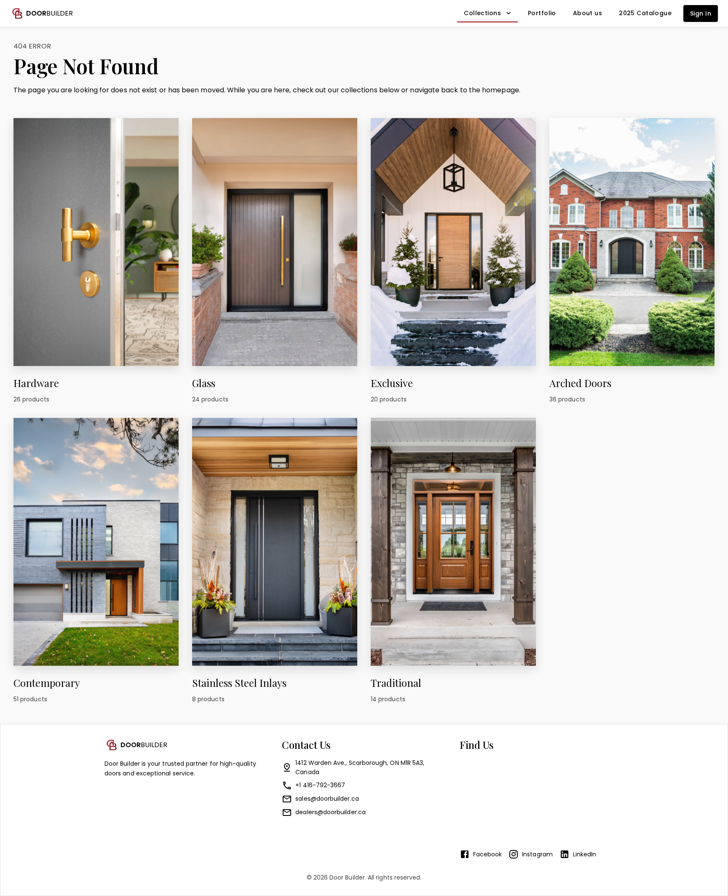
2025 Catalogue (645, 13)
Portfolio (542, 13)
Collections (482, 13)
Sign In (700, 13)
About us (587, 13)
